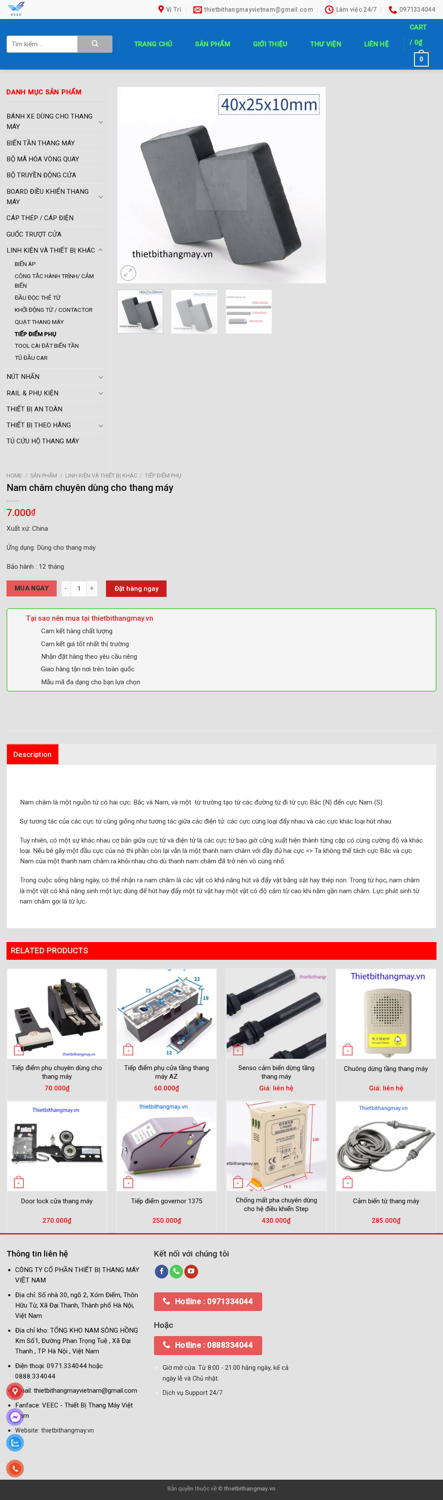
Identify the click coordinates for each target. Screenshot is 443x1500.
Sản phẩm (212, 44)
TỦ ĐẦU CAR (31, 357)
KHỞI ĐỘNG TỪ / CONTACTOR (54, 309)
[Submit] (95, 44)
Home (14, 475)
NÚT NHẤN (22, 377)
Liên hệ (376, 44)
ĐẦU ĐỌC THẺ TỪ (38, 297)
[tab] (32, 754)
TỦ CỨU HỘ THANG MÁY (42, 441)
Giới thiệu (270, 44)
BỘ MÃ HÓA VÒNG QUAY (42, 159)
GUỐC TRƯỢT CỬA (33, 234)
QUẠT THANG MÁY (39, 321)
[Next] (310, 185)
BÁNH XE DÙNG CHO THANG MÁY (49, 121)
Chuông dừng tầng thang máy (386, 1069)
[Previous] (132, 185)
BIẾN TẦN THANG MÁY (40, 143)
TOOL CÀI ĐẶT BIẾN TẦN (47, 345)
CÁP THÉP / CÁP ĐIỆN (40, 218)
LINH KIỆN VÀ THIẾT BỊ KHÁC (101, 475)
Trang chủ (153, 44)
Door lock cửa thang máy (57, 1201)
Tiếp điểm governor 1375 (166, 1201)
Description (32, 754)
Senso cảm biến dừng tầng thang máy (276, 1072)
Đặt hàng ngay (136, 589)
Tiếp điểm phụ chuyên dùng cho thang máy (57, 1072)
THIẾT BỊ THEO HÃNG (38, 425)
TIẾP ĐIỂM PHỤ (163, 475)
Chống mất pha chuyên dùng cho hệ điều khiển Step (276, 1204)
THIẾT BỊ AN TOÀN (34, 409)
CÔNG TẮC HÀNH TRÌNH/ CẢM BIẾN (54, 280)
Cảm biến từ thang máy (386, 1201)
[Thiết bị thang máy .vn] (66, 9)
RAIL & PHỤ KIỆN (32, 393)
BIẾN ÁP (25, 263)
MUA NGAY (32, 588)
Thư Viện (325, 44)
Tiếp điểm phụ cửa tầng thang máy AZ (166, 1072)
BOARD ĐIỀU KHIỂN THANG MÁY (47, 197)
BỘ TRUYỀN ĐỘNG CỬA (41, 175)
